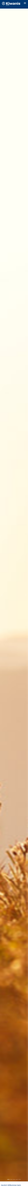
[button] (25, 3)
